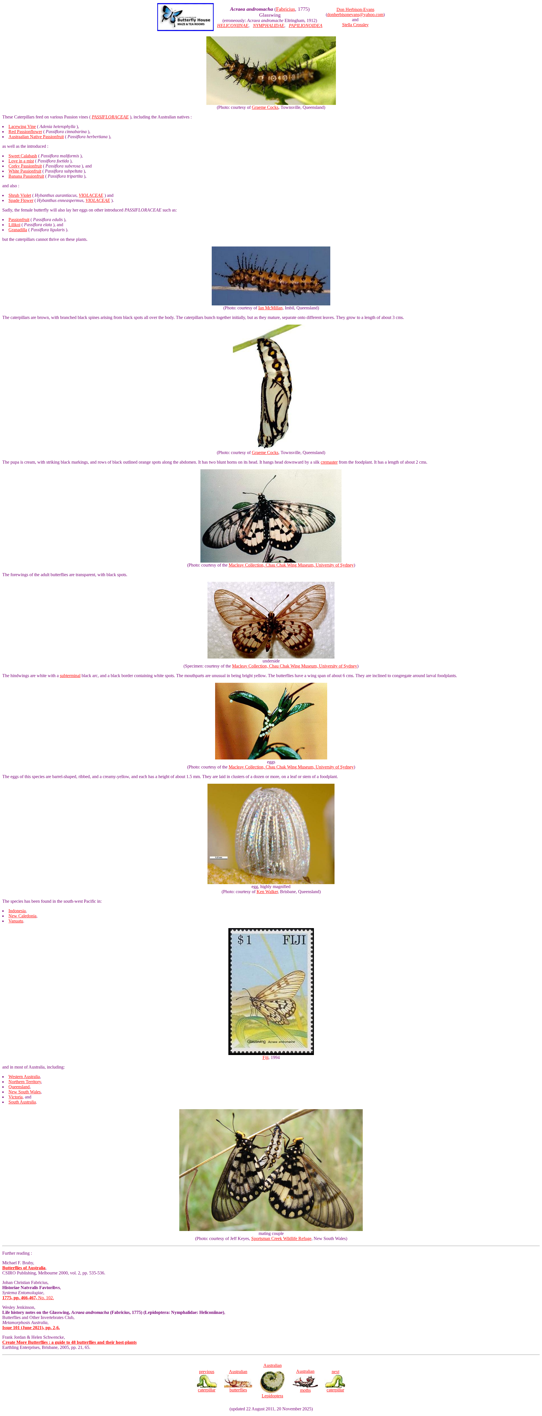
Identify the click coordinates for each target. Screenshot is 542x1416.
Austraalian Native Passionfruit (36, 136)
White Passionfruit (24, 171)
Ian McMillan (270, 307)
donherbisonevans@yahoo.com (355, 14)
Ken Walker (267, 891)
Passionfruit (18, 219)
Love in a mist (21, 160)
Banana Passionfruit (26, 176)
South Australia (22, 1102)
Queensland (19, 1086)
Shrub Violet (19, 195)
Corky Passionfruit (25, 166)
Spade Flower (20, 200)
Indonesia (17, 910)
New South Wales (24, 1091)
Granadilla (17, 229)
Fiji (265, 1057)
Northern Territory (24, 1081)
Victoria (15, 1097)
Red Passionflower (25, 131)
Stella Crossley (355, 24)
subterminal (70, 675)
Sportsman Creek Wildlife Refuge (281, 1238)
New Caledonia (22, 915)
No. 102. (28, 1297)
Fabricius (285, 9)
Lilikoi (14, 224)
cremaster (329, 462)
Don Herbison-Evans (355, 9)
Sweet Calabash (22, 155)
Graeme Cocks (265, 107)
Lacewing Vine (22, 126)
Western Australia (24, 1076)
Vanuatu (15, 921)
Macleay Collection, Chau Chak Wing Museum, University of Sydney (291, 565)
